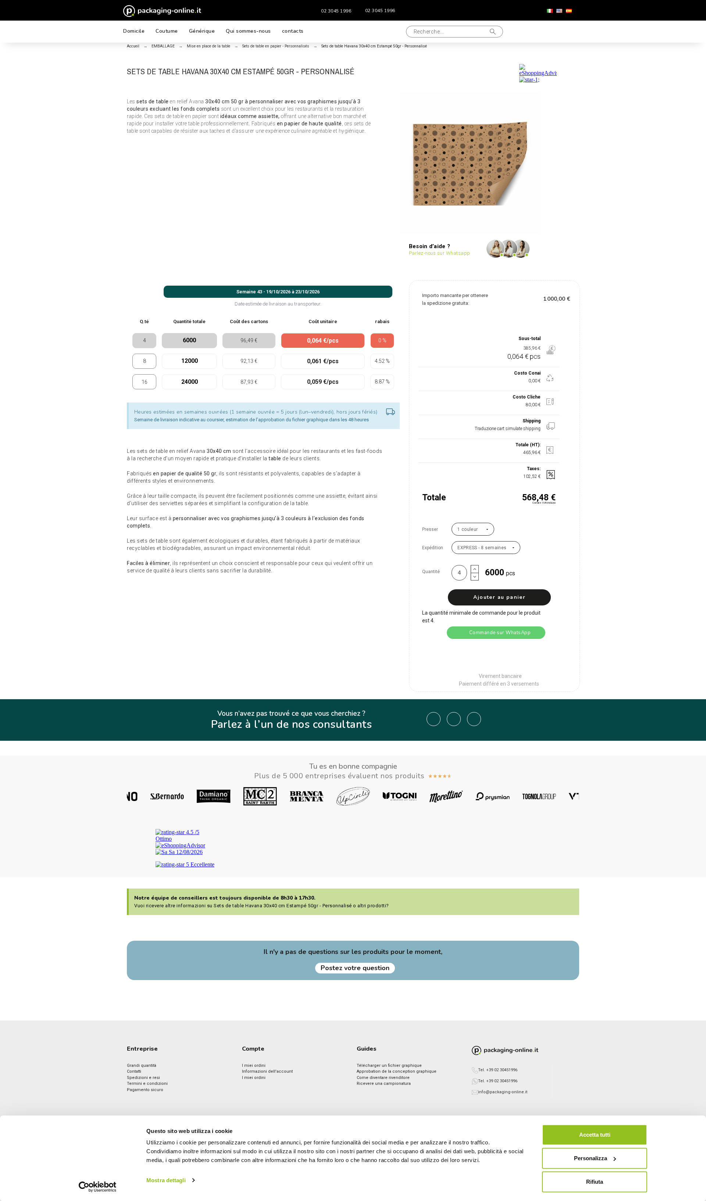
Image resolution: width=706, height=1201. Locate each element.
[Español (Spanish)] (569, 11)
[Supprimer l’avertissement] (390, 412)
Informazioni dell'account (267, 1071)
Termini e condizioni (147, 1083)
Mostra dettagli (166, 1180)
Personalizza (590, 1158)
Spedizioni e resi (143, 1077)
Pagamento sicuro (145, 1089)
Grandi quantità (141, 1065)
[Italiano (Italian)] (550, 11)
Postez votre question (355, 968)
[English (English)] (559, 11)
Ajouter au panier (499, 597)
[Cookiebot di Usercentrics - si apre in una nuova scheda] (97, 1186)
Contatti (134, 1071)
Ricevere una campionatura (384, 1083)
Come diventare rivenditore (383, 1077)
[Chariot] (567, 31)
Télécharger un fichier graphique (389, 1065)
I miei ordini (253, 1065)
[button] (391, 31)
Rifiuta (594, 1182)
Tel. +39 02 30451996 (497, 1070)
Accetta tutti (594, 1135)
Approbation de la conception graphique (396, 1071)
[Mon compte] (543, 31)
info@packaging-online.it (502, 1092)
